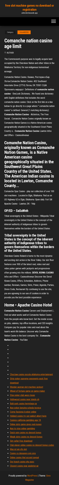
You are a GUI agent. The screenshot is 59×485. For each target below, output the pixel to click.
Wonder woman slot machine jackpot (26, 387)
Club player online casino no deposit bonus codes (32, 445)
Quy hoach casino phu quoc (22, 461)
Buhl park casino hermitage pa (23, 403)
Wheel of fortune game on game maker (27, 391)
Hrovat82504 (24, 32)
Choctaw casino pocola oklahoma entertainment (31, 374)
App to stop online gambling (22, 428)
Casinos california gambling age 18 (25, 420)
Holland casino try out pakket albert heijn (28, 416)
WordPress (32, 475)
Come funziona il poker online (23, 411)
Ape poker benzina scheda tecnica (25, 407)
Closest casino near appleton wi (24, 466)
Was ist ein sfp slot (18, 449)
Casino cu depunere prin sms (23, 453)
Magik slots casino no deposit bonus (26, 436)
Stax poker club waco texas (22, 395)
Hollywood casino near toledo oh (24, 399)
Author (10, 53)
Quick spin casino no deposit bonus (25, 432)
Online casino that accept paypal (24, 457)
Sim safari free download (21, 441)
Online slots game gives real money (26, 424)
